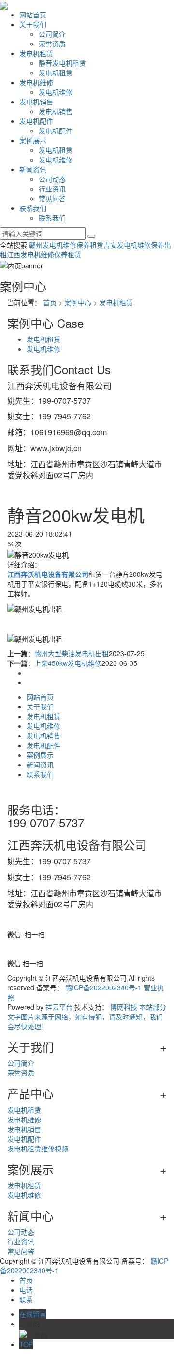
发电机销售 (36, 101)
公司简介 (52, 34)
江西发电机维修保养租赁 (44, 254)
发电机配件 (36, 121)
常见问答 (52, 198)
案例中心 (77, 302)
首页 (50, 302)
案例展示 (32, 140)
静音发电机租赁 (62, 63)
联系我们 (32, 208)
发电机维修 (36, 82)
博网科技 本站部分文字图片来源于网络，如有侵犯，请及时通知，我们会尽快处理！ (86, 1016)
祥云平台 (58, 1007)
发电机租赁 (36, 53)
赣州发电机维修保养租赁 (66, 245)
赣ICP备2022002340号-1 (103, 987)
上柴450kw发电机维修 (68, 663)
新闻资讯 (32, 169)
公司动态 (52, 179)
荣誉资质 (52, 43)
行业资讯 (52, 188)
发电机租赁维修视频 (37, 1148)
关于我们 (32, 24)
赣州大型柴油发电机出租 (71, 653)
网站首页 (32, 14)
